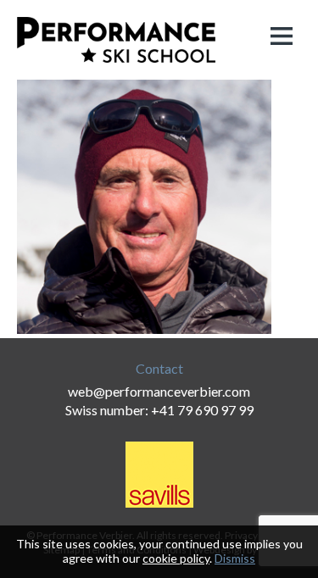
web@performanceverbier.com (159, 391)
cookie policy (175, 558)
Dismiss (235, 558)
